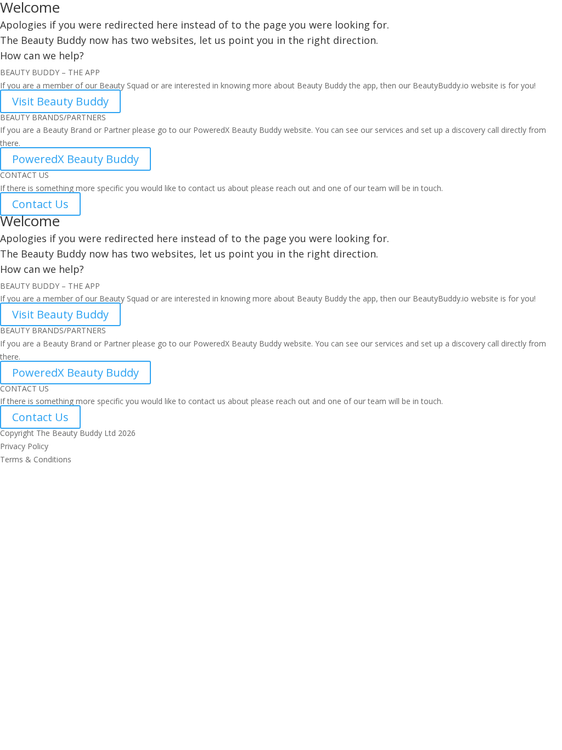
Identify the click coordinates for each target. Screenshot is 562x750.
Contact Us (40, 204)
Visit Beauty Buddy (60, 101)
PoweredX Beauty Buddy (75, 159)
